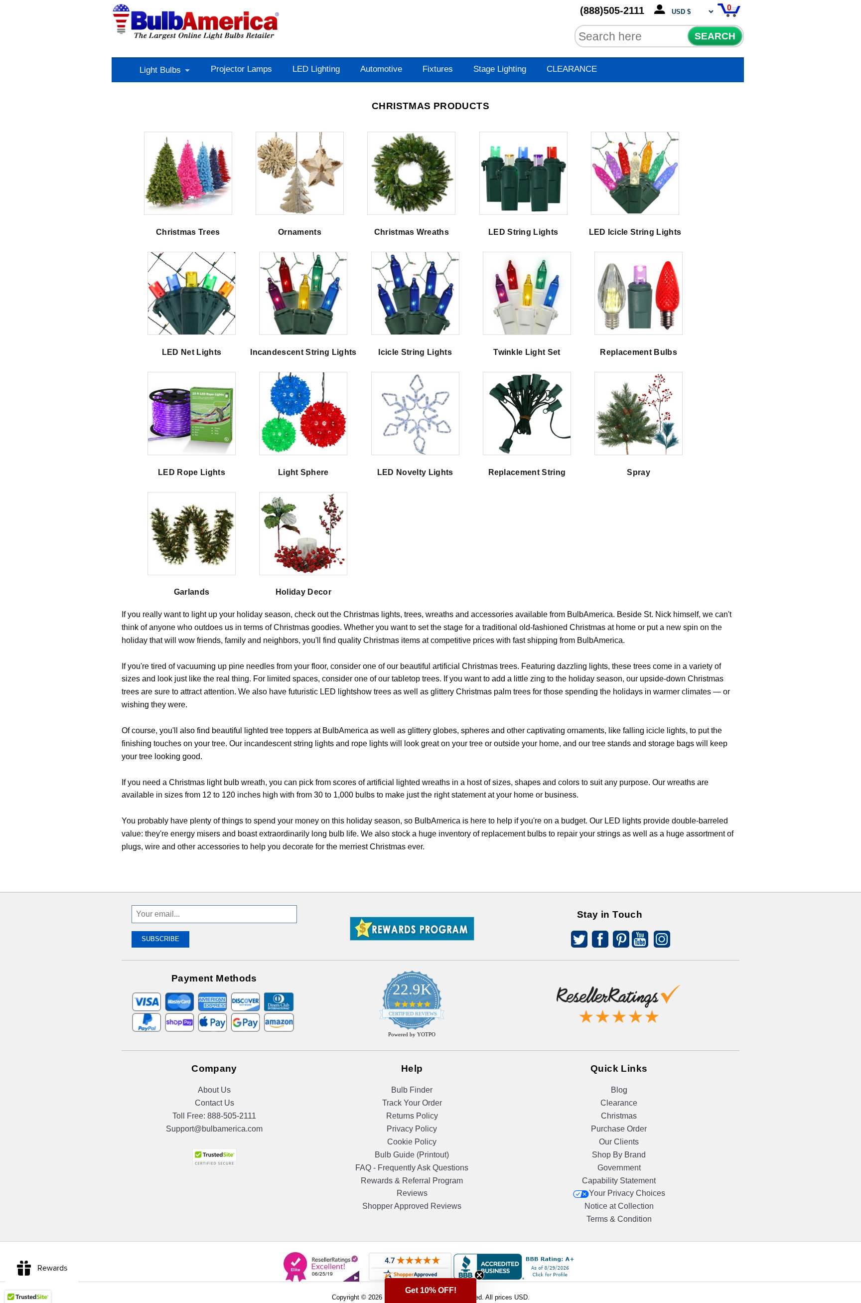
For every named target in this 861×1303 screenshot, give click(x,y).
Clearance (618, 1103)
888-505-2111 (231, 1116)
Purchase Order (619, 1129)
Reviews (412, 1193)
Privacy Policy (412, 1129)
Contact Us (214, 1103)
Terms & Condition (619, 1219)
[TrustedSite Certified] (214, 1157)
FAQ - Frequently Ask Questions (411, 1167)
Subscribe (160, 939)
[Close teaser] (479, 1275)
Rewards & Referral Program (412, 1180)
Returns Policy (412, 1116)
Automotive (381, 69)
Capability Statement (619, 1180)
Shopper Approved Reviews (411, 1206)
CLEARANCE (572, 69)
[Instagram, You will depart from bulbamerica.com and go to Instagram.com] (660, 941)
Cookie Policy (411, 1142)
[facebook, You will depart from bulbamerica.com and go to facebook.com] (597, 941)
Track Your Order (412, 1103)
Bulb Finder (411, 1090)
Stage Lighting (499, 69)
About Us (214, 1090)
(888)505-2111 (612, 10)
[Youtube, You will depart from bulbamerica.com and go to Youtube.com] (639, 941)
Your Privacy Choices (627, 1193)
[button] (430, 1290)
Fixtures (438, 69)
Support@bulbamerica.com (214, 1129)
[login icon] (661, 9)
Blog (619, 1090)
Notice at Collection (619, 1206)
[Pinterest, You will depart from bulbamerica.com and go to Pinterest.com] (618, 941)
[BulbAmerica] (197, 19)
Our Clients (619, 1142)
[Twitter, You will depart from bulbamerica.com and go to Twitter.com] (576, 941)
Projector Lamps (241, 69)
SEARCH (715, 36)
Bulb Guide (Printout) (412, 1154)
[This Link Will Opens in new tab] (619, 996)
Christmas (619, 1116)
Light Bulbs (160, 70)
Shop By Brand (619, 1154)
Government (619, 1167)
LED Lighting (316, 69)
